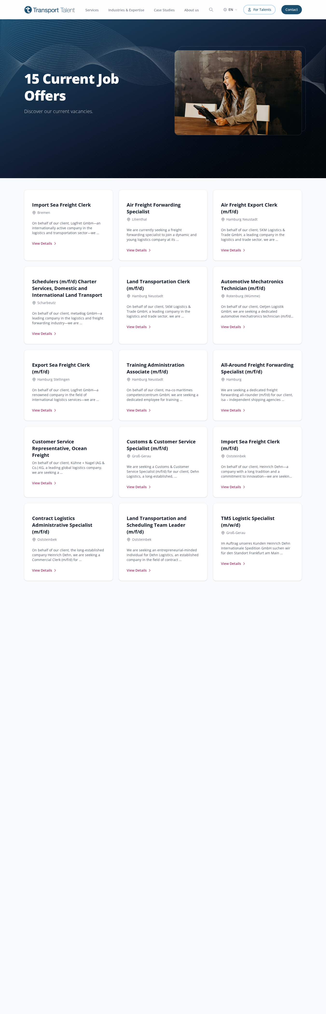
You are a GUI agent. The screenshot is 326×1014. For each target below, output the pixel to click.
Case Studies (164, 10)
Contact (291, 9)
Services (92, 10)
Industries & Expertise (126, 10)
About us (191, 10)
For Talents (262, 9)
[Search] (211, 9)
